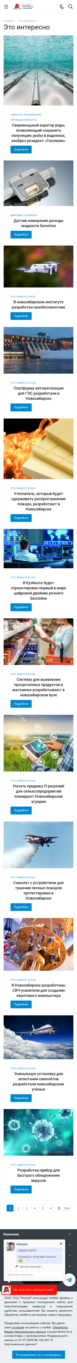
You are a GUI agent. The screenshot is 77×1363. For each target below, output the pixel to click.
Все (67, 1208)
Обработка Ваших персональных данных (36, 1329)
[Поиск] (70, 7)
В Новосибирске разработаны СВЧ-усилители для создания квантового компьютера (38, 990)
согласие (18, 1327)
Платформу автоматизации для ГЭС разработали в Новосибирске (39, 393)
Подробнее (21, 149)
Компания (11, 1234)
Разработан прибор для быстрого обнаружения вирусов (38, 1175)
